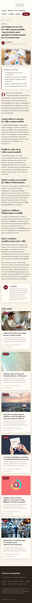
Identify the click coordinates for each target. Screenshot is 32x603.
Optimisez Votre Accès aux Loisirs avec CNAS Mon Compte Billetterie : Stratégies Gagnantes (14, 500)
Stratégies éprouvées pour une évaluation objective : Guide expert (14, 375)
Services (4, 14)
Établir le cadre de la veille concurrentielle (15, 77)
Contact (26, 14)
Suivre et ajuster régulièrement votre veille (16, 86)
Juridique (11, 14)
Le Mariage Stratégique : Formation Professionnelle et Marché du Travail (16, 458)
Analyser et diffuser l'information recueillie (16, 83)
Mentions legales (18, 584)
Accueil (4, 10)
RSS (25, 584)
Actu (16, 10)
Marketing (22, 10)
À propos (18, 14)
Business (10, 10)
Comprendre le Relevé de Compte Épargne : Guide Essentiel (14, 334)
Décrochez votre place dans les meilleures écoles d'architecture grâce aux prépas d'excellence (14, 416)
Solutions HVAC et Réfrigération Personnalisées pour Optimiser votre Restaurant (14, 542)
